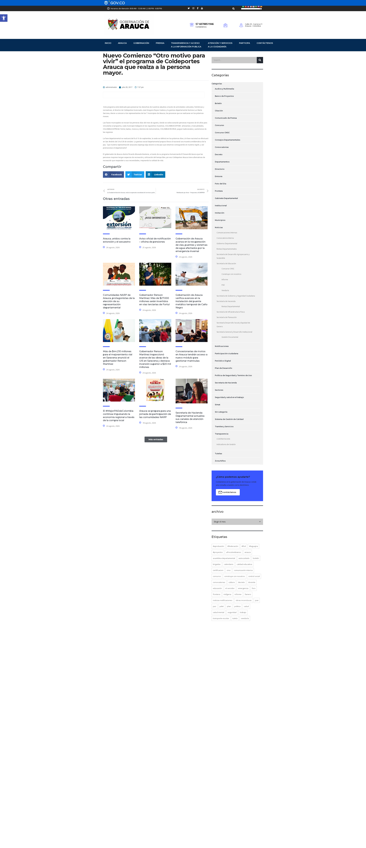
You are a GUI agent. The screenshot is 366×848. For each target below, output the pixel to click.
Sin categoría (221, 412)
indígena (227, 594)
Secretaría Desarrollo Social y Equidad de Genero (233, 325)
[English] (248, 7)
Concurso (219, 125)
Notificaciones (222, 346)
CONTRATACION (223, 439)
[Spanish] (261, 7)
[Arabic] (243, 7)
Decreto (218, 154)
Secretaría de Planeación (227, 317)
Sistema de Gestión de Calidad (229, 419)
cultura (232, 582)
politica (237, 606)
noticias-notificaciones (222, 600)
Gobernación (141, 43)
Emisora (218, 176)
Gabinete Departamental (226, 198)
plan (229, 606)
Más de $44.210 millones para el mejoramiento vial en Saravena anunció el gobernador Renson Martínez (117, 357)
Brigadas (217, 564)
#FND (244, 546)
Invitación (219, 213)
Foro (253, 588)
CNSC (229, 570)
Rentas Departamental (231, 306)
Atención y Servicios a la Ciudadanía (220, 45)
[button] (3, 18)
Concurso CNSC (222, 133)
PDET (222, 606)
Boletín (218, 103)
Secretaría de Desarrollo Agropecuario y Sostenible (233, 256)
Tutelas (218, 453)
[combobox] (237, 522)
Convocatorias (222, 147)
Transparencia (221, 434)
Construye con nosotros (231, 274)
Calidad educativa (244, 564)
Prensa (160, 43)
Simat (217, 405)
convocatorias (219, 582)
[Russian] (258, 7)
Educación (217, 588)
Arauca (122, 43)
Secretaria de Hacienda (226, 383)
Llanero (248, 594)
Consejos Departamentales (227, 140)
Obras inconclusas (244, 600)
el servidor (230, 588)
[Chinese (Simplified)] (246, 7)
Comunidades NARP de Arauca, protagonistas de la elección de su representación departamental (119, 301)
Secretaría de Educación (226, 263)
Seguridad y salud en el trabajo (229, 397)
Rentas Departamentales (227, 249)
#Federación (232, 546)
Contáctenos (201, 26)
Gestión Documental (230, 337)
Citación (219, 111)
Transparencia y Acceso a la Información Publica (186, 45)
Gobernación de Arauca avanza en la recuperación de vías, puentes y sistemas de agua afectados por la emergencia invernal (191, 245)
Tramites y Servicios (224, 426)
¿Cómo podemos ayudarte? (233, 477)
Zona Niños (220, 461)
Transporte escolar (221, 618)
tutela (234, 618)
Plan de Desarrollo (223, 368)
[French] (251, 7)
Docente (251, 582)
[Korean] (253, 7)
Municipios (220, 220)
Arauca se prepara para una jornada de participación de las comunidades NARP (155, 414)
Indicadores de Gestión (226, 444)
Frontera (219, 191)
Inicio (108, 43)
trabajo (243, 612)
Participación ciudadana (226, 353)
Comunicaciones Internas (227, 232)
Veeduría (225, 290)
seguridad (232, 612)
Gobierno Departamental (227, 243)
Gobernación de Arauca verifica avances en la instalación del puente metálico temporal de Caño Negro (191, 301)
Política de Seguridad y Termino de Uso (233, 375)
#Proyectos (218, 552)
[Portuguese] (256, 7)
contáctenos (229, 492)
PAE (223, 285)
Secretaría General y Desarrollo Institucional (234, 332)
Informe (225, 279)
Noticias (219, 227)
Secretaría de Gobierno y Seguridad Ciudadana (236, 296)
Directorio (219, 169)
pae (256, 600)
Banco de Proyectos (224, 96)
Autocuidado (243, 558)
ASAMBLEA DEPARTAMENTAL (224, 558)
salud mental (218, 612)
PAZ (214, 606)
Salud (246, 606)
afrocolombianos (233, 552)
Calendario (228, 564)
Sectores (219, 390)
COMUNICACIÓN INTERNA (243, 570)
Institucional (221, 205)
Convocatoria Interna (225, 238)
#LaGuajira (253, 546)
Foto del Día (220, 184)
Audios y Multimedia (224, 89)
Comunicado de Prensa (226, 118)
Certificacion (218, 570)
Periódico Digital (223, 361)
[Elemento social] (189, 8)
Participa (244, 43)
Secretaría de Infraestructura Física (231, 312)
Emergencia (243, 588)
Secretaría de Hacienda (226, 301)
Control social (254, 576)
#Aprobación (218, 546)
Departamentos (222, 162)
